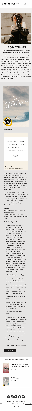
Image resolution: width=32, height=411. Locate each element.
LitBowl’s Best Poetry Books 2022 (14, 214)
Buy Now (10, 350)
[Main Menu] (29, 4)
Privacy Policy (28, 404)
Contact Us (16, 406)
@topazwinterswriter (9, 52)
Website (4, 50)
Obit (23, 275)
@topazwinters (18, 50)
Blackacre (23, 345)
